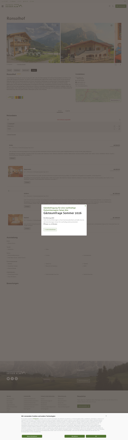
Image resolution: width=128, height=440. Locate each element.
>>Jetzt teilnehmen (50, 229)
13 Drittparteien (36, 418)
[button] (106, 415)
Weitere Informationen (32, 436)
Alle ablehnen (75, 436)
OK (96, 436)
